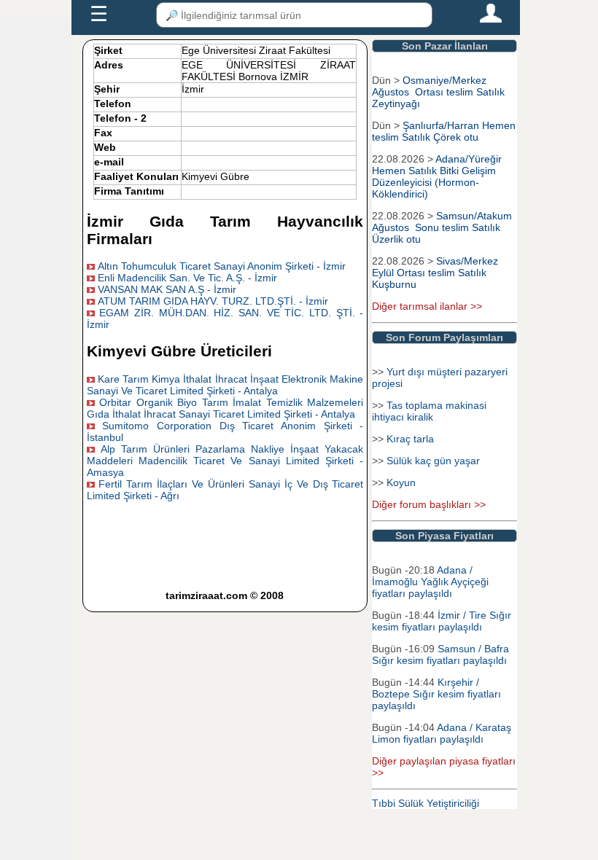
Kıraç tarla (410, 439)
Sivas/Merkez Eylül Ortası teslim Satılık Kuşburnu (435, 272)
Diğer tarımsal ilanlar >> (427, 306)
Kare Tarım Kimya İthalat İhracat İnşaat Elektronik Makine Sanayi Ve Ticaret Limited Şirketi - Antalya (225, 384)
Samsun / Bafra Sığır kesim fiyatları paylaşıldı (440, 654)
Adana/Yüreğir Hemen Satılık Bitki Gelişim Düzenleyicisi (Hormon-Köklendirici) (437, 176)
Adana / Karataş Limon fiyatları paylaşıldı (441, 733)
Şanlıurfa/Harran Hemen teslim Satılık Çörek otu (444, 131)
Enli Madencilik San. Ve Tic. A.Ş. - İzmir (187, 278)
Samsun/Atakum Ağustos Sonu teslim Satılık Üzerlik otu (442, 227)
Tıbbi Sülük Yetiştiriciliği (425, 803)
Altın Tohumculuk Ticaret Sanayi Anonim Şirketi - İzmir (222, 266)
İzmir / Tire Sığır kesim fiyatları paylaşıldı (441, 621)
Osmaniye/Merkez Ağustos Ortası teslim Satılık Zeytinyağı (438, 91)
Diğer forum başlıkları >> (429, 504)
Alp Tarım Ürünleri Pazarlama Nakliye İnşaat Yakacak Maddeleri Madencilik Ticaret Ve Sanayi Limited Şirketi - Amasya (225, 460)
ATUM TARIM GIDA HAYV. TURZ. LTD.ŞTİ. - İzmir (213, 301)
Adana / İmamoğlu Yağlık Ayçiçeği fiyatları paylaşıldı (430, 581)
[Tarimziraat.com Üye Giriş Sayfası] (490, 19)
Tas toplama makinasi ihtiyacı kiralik (429, 411)
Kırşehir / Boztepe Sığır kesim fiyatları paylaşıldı (436, 693)
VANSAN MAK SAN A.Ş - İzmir (167, 289)
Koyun (401, 482)
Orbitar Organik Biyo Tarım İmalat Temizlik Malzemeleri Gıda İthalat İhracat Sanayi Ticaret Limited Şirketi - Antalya (225, 408)
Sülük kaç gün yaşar (433, 460)
